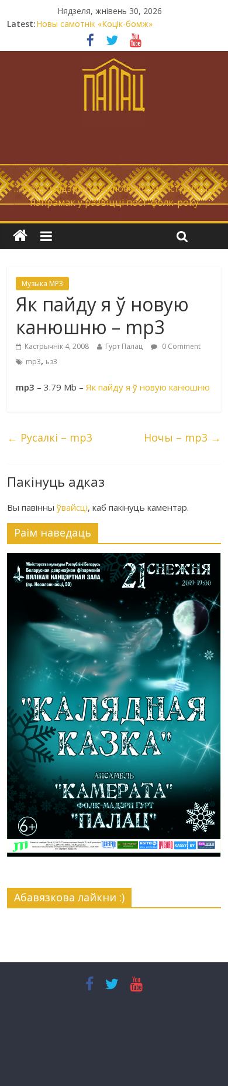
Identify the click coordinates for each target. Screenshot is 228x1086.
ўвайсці (72, 507)
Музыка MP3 (42, 284)
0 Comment (180, 346)
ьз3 (51, 361)
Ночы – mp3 (182, 437)
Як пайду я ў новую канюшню (148, 387)
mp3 (33, 361)
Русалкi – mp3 (49, 437)
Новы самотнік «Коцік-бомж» (94, 23)
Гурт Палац (124, 346)
